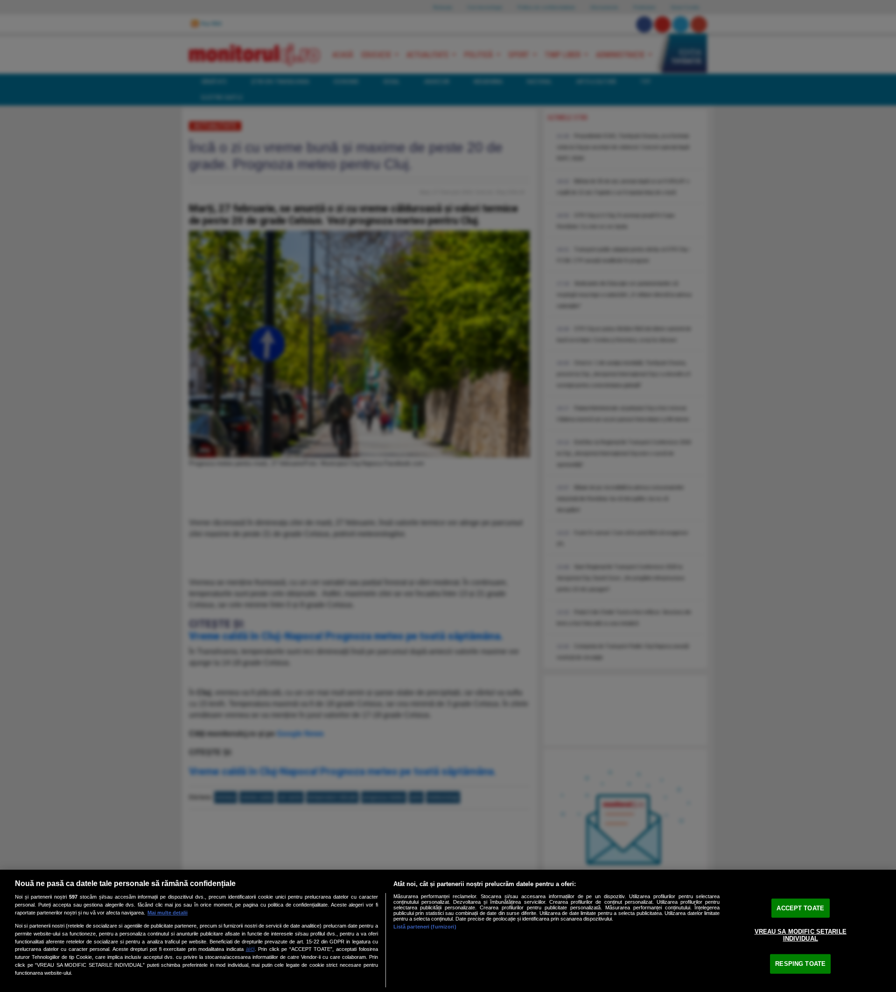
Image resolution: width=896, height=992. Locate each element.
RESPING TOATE (800, 963)
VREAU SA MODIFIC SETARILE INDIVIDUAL (801, 935)
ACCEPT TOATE (800, 908)
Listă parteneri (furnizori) (424, 926)
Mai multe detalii (167, 912)
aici (250, 949)
